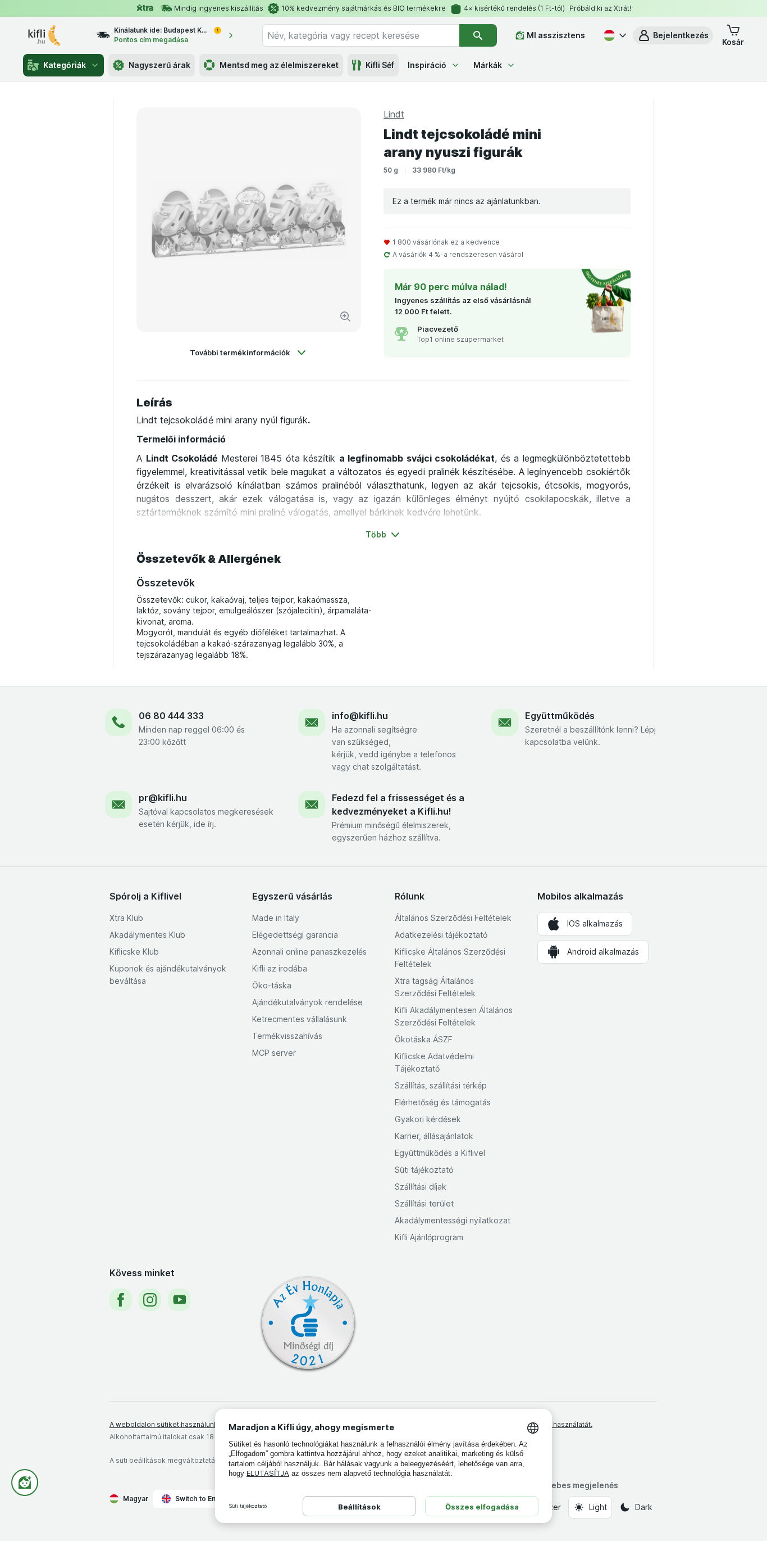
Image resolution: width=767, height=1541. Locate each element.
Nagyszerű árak (159, 65)
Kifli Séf (380, 65)
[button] (673, 35)
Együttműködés (560, 715)
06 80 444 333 (171, 715)
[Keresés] (478, 35)
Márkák (487, 65)
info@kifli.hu (360, 715)
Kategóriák (64, 65)
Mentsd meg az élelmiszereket (279, 65)
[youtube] (179, 1300)
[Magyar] (613, 35)
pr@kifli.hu (163, 797)
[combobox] (360, 35)
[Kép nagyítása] (345, 317)
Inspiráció (427, 65)
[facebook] (120, 1300)
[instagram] (150, 1300)
